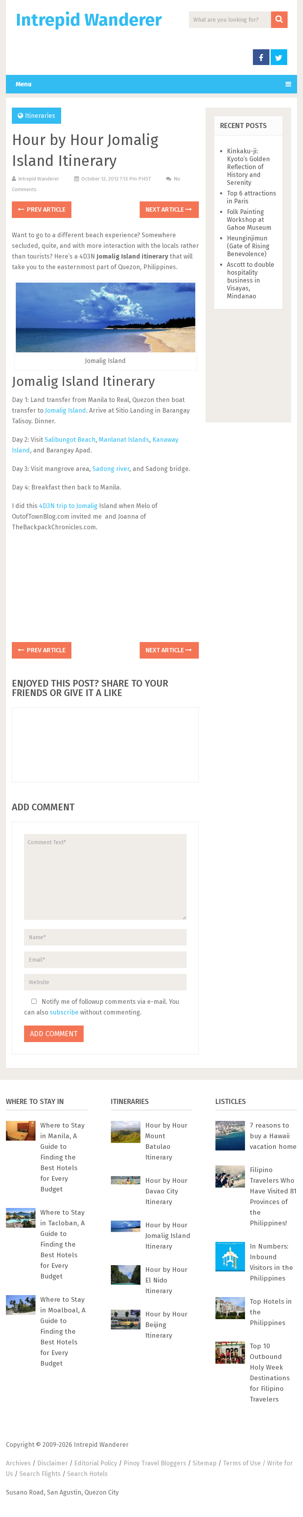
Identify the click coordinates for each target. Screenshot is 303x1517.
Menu (24, 84)
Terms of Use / (245, 1463)
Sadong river (110, 469)
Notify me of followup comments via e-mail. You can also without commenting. (101, 1007)
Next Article (165, 209)
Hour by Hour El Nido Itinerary (166, 1280)
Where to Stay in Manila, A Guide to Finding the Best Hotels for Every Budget (62, 1157)
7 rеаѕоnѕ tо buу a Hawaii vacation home (273, 1136)
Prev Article (45, 209)
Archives (18, 1463)
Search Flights (40, 1474)
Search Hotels (87, 1474)
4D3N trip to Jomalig (68, 506)
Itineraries (40, 115)
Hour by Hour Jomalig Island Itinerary (167, 1236)
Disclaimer (52, 1463)
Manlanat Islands (124, 439)
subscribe (64, 1012)
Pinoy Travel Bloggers (154, 1463)
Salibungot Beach (70, 439)
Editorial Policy (95, 1463)
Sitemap (205, 1463)
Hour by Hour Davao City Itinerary (166, 1191)
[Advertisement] (105, 589)
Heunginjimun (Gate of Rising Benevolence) (248, 246)
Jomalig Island (65, 410)
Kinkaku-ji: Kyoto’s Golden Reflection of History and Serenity (248, 166)
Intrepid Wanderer (89, 20)
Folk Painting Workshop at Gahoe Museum (249, 219)
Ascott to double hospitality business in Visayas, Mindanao (250, 280)
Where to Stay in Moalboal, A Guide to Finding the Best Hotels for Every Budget (63, 1331)
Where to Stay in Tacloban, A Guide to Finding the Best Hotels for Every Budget (62, 1244)
